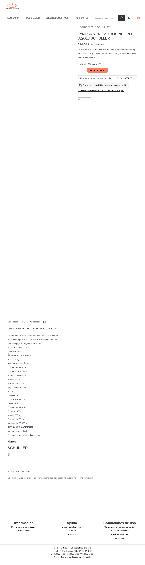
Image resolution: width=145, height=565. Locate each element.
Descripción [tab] (13, 322)
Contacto (72, 534)
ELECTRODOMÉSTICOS (57, 18)
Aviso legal (120, 538)
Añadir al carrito (97, 70)
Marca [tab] (25, 322)
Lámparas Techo (107, 78)
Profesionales (24, 530)
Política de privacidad (119, 530)
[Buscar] (121, 18)
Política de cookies (119, 534)
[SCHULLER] (84, 204)
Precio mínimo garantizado (23, 527)
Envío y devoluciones (71, 527)
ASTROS (128, 78)
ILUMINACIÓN (13, 18)
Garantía (72, 530)
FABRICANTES (81, 18)
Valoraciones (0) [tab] (38, 322)
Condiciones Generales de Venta (119, 527)
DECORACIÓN (33, 18)
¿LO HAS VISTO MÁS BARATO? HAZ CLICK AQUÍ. (101, 90)
